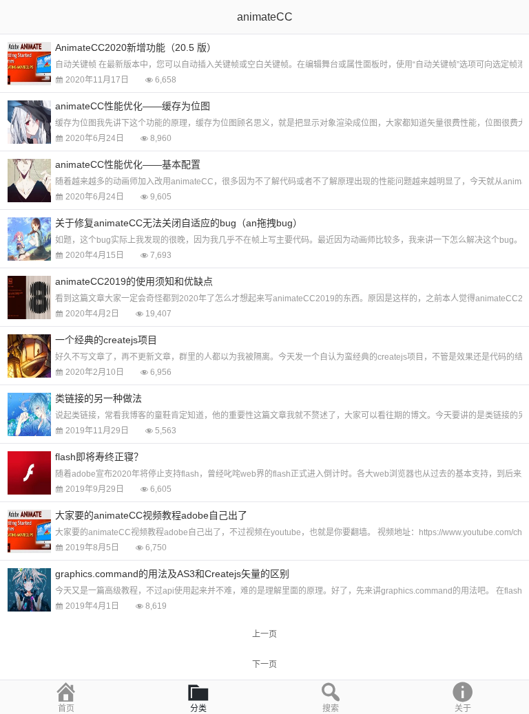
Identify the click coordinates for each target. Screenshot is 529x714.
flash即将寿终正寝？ (99, 456)
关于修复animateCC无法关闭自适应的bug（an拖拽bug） (178, 222)
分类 (198, 708)
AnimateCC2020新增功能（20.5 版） (135, 47)
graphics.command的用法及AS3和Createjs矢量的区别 (172, 573)
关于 (463, 708)
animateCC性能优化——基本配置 (127, 164)
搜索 (330, 708)
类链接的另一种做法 (98, 398)
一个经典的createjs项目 (106, 339)
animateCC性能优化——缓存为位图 (132, 105)
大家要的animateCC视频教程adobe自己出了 (151, 515)
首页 (66, 708)
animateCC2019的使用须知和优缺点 (134, 281)
